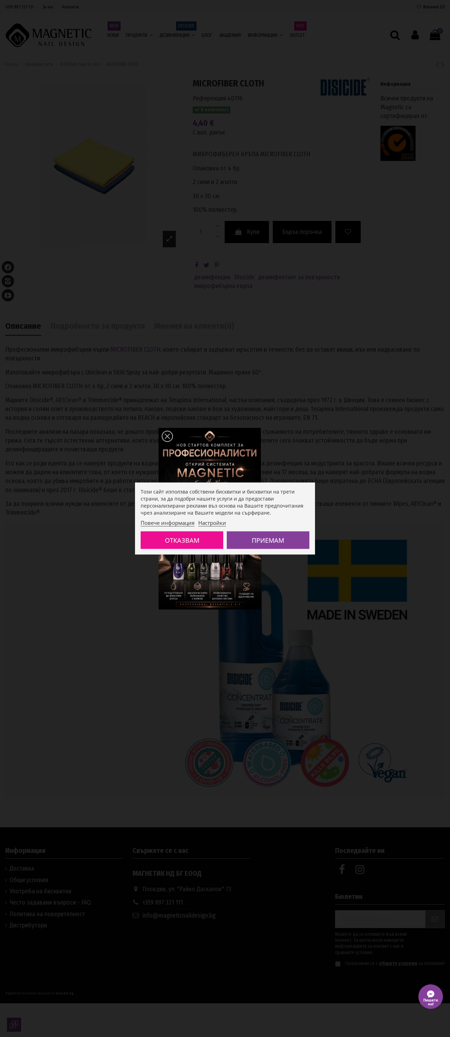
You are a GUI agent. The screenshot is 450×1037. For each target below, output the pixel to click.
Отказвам (182, 540)
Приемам (268, 540)
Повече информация (167, 522)
